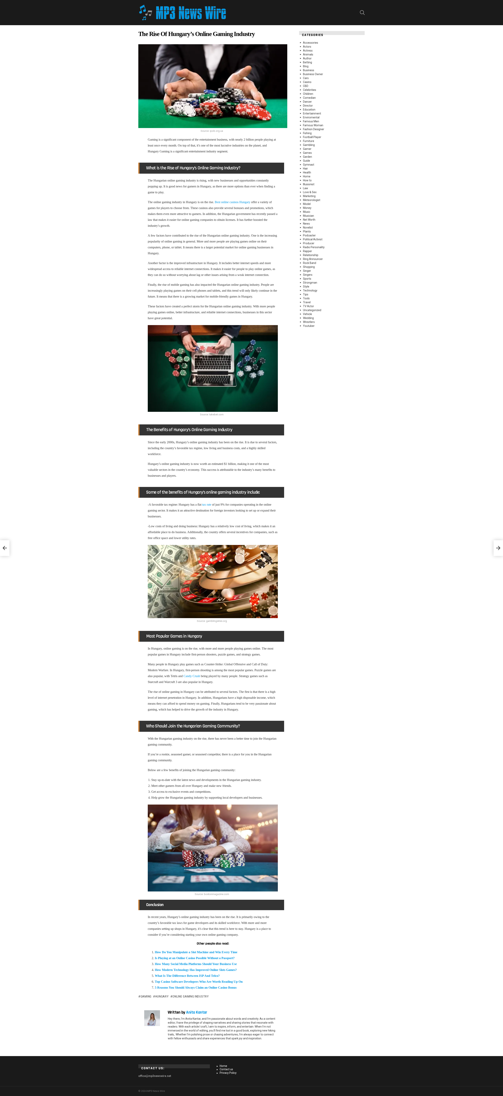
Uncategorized (312, 310)
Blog (305, 66)
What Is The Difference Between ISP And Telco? (187, 975)
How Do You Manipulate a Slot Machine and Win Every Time (196, 952)
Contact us (226, 1069)
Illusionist (308, 184)
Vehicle (307, 314)
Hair (305, 168)
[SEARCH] (362, 13)
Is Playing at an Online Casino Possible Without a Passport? (195, 958)
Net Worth (309, 219)
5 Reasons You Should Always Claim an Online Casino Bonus (196, 987)
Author (307, 58)
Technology (310, 290)
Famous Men (311, 121)
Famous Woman (313, 125)
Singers (307, 274)
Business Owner (313, 74)
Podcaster (309, 235)
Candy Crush (192, 676)
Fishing (307, 133)
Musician (308, 215)
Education (309, 109)
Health (307, 172)
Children (308, 93)
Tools (306, 298)
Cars (306, 78)
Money (307, 207)
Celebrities (309, 89)
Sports (307, 278)
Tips (305, 294)
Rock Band (309, 263)
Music (306, 211)
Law (305, 188)
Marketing (309, 196)
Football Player (312, 137)
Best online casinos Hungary (232, 202)
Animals (308, 54)
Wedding (308, 318)
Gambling (309, 145)
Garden (307, 156)
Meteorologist (311, 200)
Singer (307, 270)
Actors (307, 46)
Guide (306, 160)
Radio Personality (314, 247)
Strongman (310, 282)
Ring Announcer (313, 259)
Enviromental (311, 117)
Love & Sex (310, 192)
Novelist (308, 227)
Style (306, 286)
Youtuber (309, 325)
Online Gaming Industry (190, 996)
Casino (307, 82)
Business (308, 70)
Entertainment (312, 113)
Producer (308, 243)
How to (307, 180)
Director (308, 105)
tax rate (206, 504)
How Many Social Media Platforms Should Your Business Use (196, 964)
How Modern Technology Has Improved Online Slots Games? (196, 970)
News (306, 223)
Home (306, 176)
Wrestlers (309, 322)
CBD (305, 86)
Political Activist (312, 239)
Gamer (307, 148)
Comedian (309, 97)
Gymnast (308, 164)
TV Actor (308, 306)
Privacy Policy (228, 1072)
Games (307, 152)
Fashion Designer (313, 129)
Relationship (310, 255)
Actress (308, 50)
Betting (307, 62)
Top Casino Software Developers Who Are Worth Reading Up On (199, 981)
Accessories (310, 42)
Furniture (308, 141)
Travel (307, 302)
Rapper (307, 251)
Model (307, 204)
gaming (145, 996)
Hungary (162, 996)
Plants (307, 231)
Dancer (307, 101)
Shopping (309, 266)
